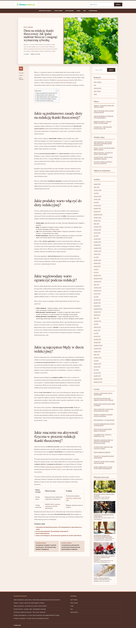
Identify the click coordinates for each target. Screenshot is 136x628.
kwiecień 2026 (97, 196)
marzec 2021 (97, 330)
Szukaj (118, 4)
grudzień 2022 (97, 275)
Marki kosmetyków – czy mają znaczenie (104, 420)
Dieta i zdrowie (70, 10)
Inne (84, 10)
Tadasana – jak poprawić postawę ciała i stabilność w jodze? (104, 106)
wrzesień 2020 (97, 348)
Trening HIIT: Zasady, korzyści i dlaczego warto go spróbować (104, 462)
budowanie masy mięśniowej (53, 467)
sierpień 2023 (97, 266)
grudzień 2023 (97, 260)
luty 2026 (96, 202)
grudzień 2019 (97, 375)
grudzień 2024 (97, 242)
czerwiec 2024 (97, 251)
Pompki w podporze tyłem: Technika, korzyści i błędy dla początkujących (103, 467)
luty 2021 (96, 333)
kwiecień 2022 (97, 290)
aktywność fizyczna (62, 80)
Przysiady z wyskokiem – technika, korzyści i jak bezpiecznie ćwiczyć (31, 618)
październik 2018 (98, 379)
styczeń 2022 (97, 299)
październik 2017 (98, 382)
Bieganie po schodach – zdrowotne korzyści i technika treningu (102, 122)
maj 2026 (96, 193)
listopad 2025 (97, 211)
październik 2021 (98, 309)
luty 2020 (96, 369)
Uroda (78, 10)
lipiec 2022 (96, 284)
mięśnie (76, 412)
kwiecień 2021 (97, 327)
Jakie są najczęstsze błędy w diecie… (46, 98)
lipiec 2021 (96, 318)
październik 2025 (98, 214)
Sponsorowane (93, 10)
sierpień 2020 (97, 351)
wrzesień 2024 (97, 248)
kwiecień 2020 (97, 363)
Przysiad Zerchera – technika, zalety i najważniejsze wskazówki (30, 609)
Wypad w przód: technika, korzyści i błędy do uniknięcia (104, 404)
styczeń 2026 (97, 205)
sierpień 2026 (97, 184)
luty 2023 (96, 272)
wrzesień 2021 (97, 312)
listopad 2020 (97, 342)
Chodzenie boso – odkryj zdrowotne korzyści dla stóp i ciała (103, 127)
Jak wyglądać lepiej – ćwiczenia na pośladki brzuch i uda (102, 435)
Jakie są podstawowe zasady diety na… (47, 93)
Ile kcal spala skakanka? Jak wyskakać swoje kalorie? (52, 531)
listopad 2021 (97, 305)
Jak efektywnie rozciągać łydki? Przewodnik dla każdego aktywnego (103, 536)
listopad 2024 (97, 245)
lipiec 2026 (96, 187)
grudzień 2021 (97, 302)
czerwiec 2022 (97, 287)
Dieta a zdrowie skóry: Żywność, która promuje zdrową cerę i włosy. (103, 410)
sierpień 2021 (97, 315)
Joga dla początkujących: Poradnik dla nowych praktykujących (103, 117)
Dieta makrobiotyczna (42, 533)
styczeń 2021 (97, 336)
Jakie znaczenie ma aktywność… (45, 100)
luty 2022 (96, 296)
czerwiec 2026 (97, 190)
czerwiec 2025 (97, 226)
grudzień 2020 (97, 339)
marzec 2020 (97, 366)
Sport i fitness (58, 10)
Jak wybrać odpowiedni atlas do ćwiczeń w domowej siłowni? (104, 424)
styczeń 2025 (97, 239)
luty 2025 (96, 235)
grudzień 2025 (97, 208)
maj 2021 (96, 324)
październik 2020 (98, 345)
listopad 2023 (97, 263)
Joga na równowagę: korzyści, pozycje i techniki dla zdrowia (104, 111)
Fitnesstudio (17, 625)
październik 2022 (98, 278)
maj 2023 (96, 269)
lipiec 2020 (96, 354)
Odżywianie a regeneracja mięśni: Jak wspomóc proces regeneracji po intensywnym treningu (103, 441)
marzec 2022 (97, 293)
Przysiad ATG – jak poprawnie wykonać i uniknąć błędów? (104, 457)
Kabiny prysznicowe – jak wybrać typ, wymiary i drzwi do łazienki (30, 606)
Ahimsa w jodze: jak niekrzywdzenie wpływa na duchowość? (103, 430)
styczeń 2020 (97, 372)
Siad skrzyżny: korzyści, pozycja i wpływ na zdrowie (104, 494)
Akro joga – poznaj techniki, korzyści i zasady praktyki (103, 394)
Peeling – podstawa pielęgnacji (101, 578)
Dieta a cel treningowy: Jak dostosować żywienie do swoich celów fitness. (59, 535)
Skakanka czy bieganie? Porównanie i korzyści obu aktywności (103, 415)
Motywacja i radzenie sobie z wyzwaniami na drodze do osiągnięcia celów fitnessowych (104, 557)
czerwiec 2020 (97, 357)
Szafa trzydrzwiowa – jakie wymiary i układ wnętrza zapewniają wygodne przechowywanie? (103, 143)
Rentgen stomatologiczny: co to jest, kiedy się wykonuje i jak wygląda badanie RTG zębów (36, 615)
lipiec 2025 (96, 223)
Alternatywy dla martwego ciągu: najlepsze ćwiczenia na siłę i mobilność (103, 399)
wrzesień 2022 (97, 281)
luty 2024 (96, 257)
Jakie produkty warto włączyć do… (45, 95)
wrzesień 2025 (97, 217)
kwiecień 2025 (97, 229)
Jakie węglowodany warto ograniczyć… (47, 97)
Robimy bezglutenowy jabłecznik (102, 452)
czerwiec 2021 (97, 321)
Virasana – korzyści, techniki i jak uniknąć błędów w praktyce (29, 603)
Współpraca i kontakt (45, 10)
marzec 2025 (97, 232)
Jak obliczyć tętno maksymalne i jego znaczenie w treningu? (103, 447)
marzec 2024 (97, 254)
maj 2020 (96, 360)
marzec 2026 (97, 199)
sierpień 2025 (97, 220)
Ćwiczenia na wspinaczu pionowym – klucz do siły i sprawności (30, 612)
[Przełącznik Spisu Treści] (56, 91)
